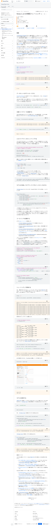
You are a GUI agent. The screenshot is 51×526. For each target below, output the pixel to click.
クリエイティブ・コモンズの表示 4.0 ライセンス (36, 503)
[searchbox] (6, 9)
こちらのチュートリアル (29, 49)
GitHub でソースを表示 (30, 28)
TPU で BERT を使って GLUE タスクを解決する (27, 460)
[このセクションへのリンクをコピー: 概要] (20, 33)
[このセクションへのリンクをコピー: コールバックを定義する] (31, 218)
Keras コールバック (22, 221)
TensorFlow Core (5, 4)
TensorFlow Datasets (20, 96)
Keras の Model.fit (38, 53)
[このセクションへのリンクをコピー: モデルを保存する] (27, 398)
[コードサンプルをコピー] (47, 65)
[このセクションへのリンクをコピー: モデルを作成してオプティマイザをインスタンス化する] (18, 186)
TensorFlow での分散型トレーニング (25, 485)
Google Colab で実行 (20, 28)
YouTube (16, 519)
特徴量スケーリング (21, 160)
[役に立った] (45, 11)
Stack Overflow (35, 516)
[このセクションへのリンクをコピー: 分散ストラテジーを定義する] (33, 112)
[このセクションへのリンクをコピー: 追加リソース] (24, 455)
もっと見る (18, 1)
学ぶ (12, 1)
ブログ (16, 513)
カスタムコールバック (39, 237)
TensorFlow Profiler (22, 490)
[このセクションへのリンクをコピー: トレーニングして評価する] (32, 287)
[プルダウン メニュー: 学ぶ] (14, 1)
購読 (40, 523)
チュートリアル (3, 6)
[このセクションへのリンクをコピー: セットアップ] (25, 63)
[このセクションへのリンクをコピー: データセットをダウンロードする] (36, 93)
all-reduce (21, 43)
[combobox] (29, 1)
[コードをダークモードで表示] (45, 65)
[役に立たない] (47, 11)
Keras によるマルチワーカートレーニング (26, 476)
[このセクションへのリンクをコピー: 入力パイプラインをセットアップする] (38, 139)
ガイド (9, 6)
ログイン (48, 1)
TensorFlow (18, 11)
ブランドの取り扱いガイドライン (38, 518)
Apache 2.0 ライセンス (24, 504)
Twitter (16, 518)
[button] (6, 19)
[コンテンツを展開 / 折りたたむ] (23, 16)
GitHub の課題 (29, 494)
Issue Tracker (35, 513)
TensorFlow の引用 (36, 519)
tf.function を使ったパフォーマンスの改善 (26, 488)
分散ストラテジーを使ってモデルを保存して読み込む (28, 464)
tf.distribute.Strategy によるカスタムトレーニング (27, 472)
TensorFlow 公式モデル (23, 467)
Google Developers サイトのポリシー (44, 504)
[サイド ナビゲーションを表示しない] (12, 524)
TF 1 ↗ (13, 6)
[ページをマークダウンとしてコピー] (44, 14)
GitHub (44, 1)
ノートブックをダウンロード (41, 28)
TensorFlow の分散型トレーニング (39, 57)
